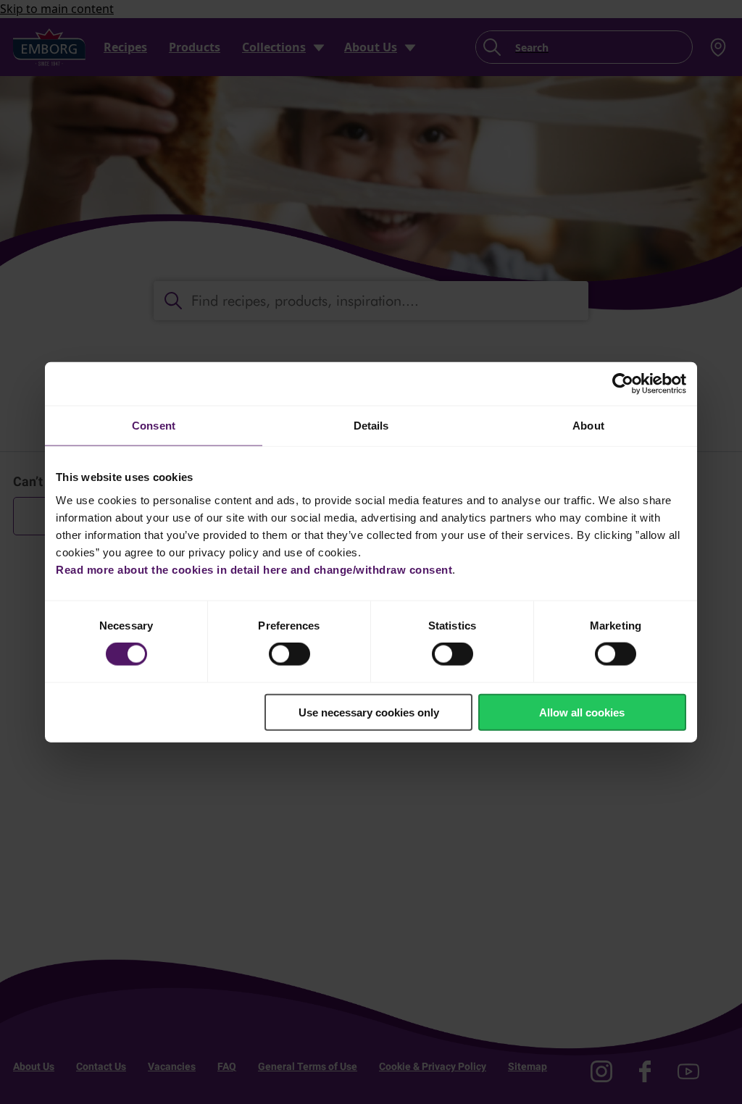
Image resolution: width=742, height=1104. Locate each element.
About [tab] (588, 425)
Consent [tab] (153, 425)
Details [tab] (371, 425)
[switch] (289, 654)
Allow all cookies (582, 712)
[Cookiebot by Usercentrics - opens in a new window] (622, 384)
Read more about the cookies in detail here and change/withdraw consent (254, 569)
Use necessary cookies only (369, 712)
